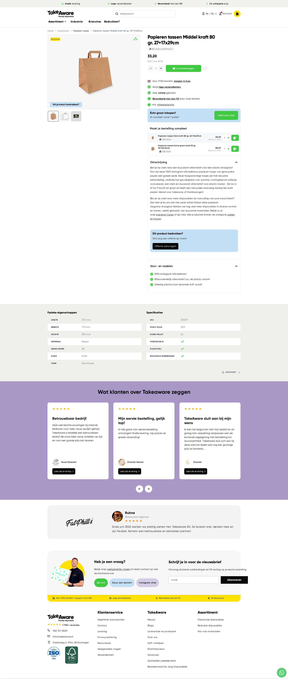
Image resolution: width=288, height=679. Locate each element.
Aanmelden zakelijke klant (162, 660)
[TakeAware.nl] (60, 13)
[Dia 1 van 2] (53, 116)
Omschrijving (158, 162)
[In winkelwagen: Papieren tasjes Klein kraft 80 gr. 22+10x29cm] (235, 138)
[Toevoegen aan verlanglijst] (205, 68)
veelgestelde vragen (118, 569)
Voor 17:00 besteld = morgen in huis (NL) (74, 598)
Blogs (151, 625)
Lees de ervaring (62, 471)
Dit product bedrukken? (66, 104)
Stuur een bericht (122, 582)
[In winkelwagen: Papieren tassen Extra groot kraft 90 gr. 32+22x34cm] (235, 149)
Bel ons (101, 582)
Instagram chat (147, 582)
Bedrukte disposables (210, 625)
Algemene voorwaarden (111, 619)
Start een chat (226, 115)
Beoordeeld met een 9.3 (169, 598)
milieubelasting (165, 104)
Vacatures (153, 655)
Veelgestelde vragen (109, 649)
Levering (102, 631)
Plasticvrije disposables (211, 619)
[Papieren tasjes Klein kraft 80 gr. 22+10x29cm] (153, 137)
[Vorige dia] (139, 489)
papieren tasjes (165, 214)
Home (50, 31)
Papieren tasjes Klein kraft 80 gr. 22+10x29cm (179, 136)
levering (72, 3)
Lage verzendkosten (121, 598)
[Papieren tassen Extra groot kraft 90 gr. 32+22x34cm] (153, 148)
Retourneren (104, 643)
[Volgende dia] (148, 489)
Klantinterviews (156, 649)
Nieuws (151, 619)
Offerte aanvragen (165, 246)
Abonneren (234, 580)
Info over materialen (209, 631)
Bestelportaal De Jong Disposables (167, 666)
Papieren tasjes (81, 31)
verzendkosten (121, 3)
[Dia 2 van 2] (65, 116)
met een (170, 3)
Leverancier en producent (162, 631)
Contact (102, 625)
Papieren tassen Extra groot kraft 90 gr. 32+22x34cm (177, 146)
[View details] (76, 116)
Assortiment (63, 31)
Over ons (153, 637)
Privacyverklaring (107, 637)
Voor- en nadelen (161, 266)
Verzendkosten (106, 655)
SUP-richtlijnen (156, 643)
